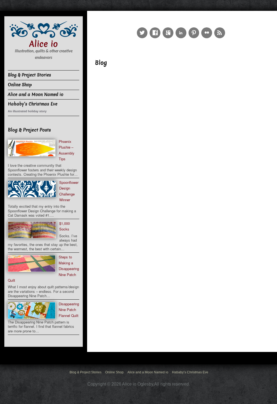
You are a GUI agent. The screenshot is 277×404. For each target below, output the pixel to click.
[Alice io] (43, 28)
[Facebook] (156, 28)
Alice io (43, 44)
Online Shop (20, 85)
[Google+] (169, 28)
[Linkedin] (182, 28)
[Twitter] (143, 28)
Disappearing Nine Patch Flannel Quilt (69, 309)
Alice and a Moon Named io (35, 94)
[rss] (220, 28)
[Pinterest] (195, 28)
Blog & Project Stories (29, 75)
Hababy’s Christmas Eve (32, 104)
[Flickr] (207, 28)
